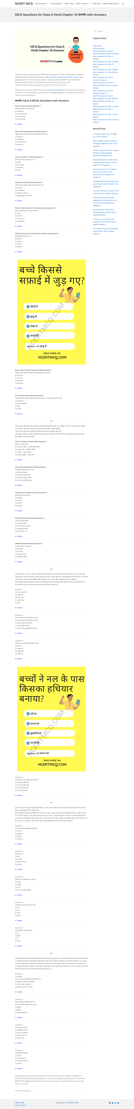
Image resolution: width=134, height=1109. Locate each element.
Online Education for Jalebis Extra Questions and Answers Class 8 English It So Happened (105, 162)
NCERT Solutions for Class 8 (103, 83)
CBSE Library (20, 1103)
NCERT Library (20, 1105)
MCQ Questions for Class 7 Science (106, 106)
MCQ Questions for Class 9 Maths (105, 69)
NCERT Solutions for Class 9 (103, 96)
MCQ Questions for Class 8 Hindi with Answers (62, 77)
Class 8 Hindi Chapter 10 (57, 90)
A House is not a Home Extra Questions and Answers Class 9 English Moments (104, 221)
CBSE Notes (97, 46)
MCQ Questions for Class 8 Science (106, 54)
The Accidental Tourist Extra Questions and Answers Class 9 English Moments (104, 212)
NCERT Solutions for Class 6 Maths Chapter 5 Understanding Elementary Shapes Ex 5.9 (106, 153)
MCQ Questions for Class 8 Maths (105, 98)
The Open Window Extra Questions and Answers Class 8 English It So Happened (106, 183)
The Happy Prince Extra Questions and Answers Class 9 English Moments (105, 231)
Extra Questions (99, 48)
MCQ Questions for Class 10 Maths (106, 62)
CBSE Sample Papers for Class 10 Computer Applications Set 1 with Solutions (105, 143)
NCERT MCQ (73, 1103)
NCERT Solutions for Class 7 (103, 51)
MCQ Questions (26, 1090)
